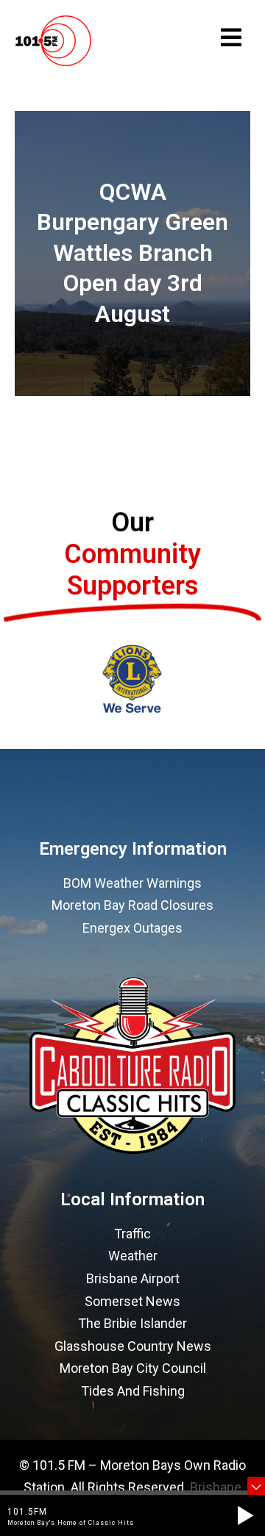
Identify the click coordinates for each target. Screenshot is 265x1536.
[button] (245, 1515)
